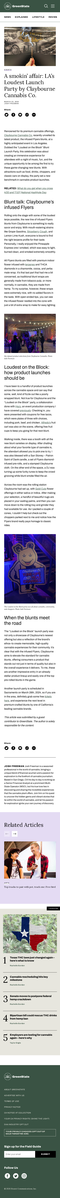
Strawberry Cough (37, 231)
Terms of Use (11, 1101)
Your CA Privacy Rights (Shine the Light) (27, 1119)
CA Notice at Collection (17, 1113)
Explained (21, 17)
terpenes (30, 264)
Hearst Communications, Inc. (23, 1189)
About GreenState (14, 1090)
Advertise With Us (14, 1096)
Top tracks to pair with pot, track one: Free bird (30, 886)
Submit (45, 1154)
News (7, 17)
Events (7, 70)
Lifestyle (38, 17)
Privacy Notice (12, 1107)
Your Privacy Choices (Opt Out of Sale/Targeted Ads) (25, 1133)
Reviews (54, 17)
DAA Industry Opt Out (16, 1125)
